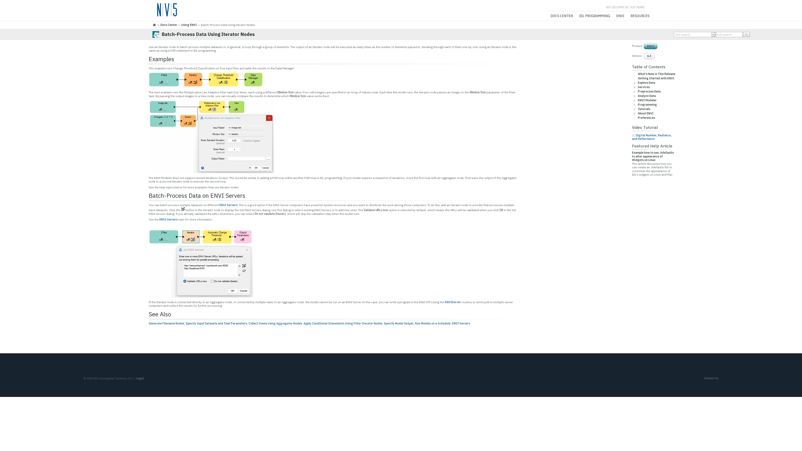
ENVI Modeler (647, 100)
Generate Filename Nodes (166, 323)
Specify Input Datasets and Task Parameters (216, 323)
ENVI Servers (228, 205)
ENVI (620, 16)
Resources (640, 16)
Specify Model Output (399, 323)
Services (644, 87)
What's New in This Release (656, 74)
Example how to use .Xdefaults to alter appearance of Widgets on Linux (653, 156)
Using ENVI (189, 25)
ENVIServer (453, 302)
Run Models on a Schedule (432, 323)
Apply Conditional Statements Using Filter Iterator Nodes (342, 323)
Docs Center (562, 16)
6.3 (649, 56)
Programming (647, 104)
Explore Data (646, 83)
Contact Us (711, 378)
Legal (140, 378)
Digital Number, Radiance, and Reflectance (652, 137)
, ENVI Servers (460, 323)
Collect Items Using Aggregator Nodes (275, 323)
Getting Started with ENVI (656, 78)
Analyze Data (647, 96)
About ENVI (646, 113)
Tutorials (644, 109)
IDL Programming (594, 16)
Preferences (646, 118)
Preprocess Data (649, 91)
